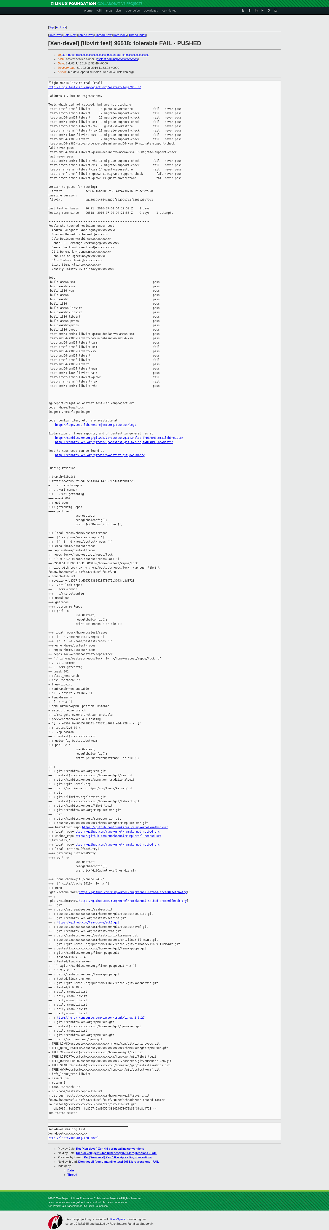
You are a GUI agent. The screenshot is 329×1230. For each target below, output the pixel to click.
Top (51, 27)
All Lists (61, 27)
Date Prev (55, 35)
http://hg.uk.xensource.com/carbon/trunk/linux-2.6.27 (101, 1017)
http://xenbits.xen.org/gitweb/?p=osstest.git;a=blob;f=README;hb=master (114, 442)
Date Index (120, 35)
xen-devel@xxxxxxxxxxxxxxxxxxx (84, 54)
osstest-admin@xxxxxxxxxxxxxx (128, 54)
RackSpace (117, 1219)
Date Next (69, 35)
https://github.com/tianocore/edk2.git (88, 922)
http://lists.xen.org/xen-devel (73, 1138)
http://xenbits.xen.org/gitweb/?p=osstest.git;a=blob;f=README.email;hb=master (119, 437)
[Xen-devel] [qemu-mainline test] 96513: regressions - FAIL (116, 1153)
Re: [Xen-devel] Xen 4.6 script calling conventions (110, 1148)
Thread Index (137, 35)
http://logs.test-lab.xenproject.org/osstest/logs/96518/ (94, 87)
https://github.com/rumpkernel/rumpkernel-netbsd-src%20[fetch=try (133, 892)
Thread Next (103, 35)
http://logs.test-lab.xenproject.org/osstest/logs (95, 425)
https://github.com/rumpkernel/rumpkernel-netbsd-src (125, 827)
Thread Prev (86, 35)
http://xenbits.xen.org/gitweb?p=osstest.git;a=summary (100, 455)
